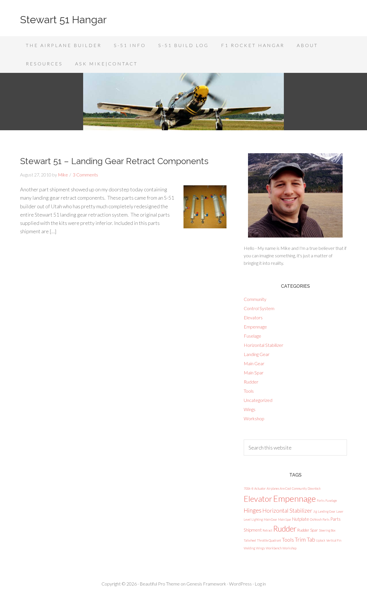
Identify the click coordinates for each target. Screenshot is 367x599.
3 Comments (85, 174)
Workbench (274, 548)
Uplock (320, 540)
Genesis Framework (206, 583)
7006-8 (248, 488)
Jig (315, 511)
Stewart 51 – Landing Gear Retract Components (114, 161)
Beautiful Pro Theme (160, 583)
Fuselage (252, 336)
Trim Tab (305, 539)
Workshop (254, 418)
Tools (249, 391)
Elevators (253, 317)
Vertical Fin (333, 540)
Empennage (255, 326)
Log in (260, 583)
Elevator (258, 498)
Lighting (257, 519)
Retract (267, 530)
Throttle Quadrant (269, 540)
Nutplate (300, 519)
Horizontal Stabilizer (263, 345)
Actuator (260, 488)
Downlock (314, 488)
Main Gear (254, 363)
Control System (259, 308)
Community (255, 299)
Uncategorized (258, 400)
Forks (321, 500)
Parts (326, 519)
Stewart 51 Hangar (63, 19)
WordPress (240, 583)
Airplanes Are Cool (279, 488)
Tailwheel (250, 540)
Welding (249, 548)
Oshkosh (316, 519)
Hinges (252, 510)
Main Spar (253, 372)
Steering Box (327, 530)
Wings (249, 409)
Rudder (251, 381)
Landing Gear (257, 354)
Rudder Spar (307, 530)
